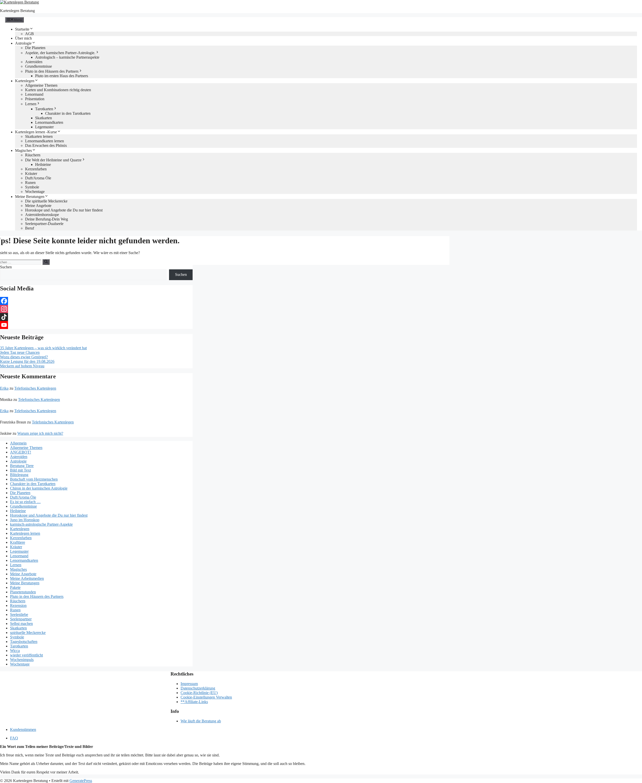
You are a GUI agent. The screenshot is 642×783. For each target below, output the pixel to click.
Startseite (22, 29)
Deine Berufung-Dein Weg (46, 219)
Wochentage (35, 191)
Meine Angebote (38, 205)
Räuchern (32, 155)
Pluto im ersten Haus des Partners (61, 76)
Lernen (30, 104)
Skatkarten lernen (39, 136)
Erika (4, 388)
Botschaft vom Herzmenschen (34, 479)
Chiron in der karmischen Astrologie (38, 488)
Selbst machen (21, 623)
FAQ (14, 738)
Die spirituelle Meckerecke (46, 201)
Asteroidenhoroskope (42, 214)
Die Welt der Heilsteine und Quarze (53, 160)
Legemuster (44, 127)
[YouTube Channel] (96, 325)
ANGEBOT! (20, 452)
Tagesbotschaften (23, 641)
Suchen (6, 267)
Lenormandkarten (49, 122)
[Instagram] (96, 309)
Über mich (23, 38)
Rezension (18, 605)
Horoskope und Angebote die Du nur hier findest (64, 210)
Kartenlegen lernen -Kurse (36, 132)
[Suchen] (46, 262)
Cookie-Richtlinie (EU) (199, 693)
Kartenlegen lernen (25, 533)
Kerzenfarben (36, 169)
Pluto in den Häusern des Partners (51, 71)
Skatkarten (43, 118)
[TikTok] (96, 317)
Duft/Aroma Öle (38, 178)
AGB (29, 34)
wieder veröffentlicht (26, 655)
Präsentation (34, 99)
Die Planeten (35, 48)
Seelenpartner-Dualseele (44, 223)
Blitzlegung (19, 475)
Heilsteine (43, 164)
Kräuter (31, 173)
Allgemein (18, 443)
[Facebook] (96, 301)
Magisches (23, 150)
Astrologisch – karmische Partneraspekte (67, 57)
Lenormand (34, 94)
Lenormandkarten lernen (44, 141)
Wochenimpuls (22, 659)
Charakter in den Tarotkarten (68, 113)
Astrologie (23, 43)
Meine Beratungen (29, 196)
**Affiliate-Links (194, 702)
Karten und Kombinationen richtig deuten (58, 90)
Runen (30, 182)
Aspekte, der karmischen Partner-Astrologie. (60, 53)
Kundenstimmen (23, 729)
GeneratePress (80, 780)
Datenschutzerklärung (198, 688)
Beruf (29, 228)
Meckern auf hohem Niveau (22, 366)
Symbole (32, 187)
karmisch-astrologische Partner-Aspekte (41, 524)
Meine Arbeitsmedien (27, 578)
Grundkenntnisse (38, 66)
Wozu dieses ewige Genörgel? (24, 357)
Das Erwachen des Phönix (46, 145)
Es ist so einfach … (25, 502)
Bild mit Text (20, 470)
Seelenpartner (21, 619)
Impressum (189, 684)
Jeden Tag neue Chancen (20, 352)
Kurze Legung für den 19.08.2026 (27, 361)
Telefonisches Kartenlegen (35, 388)
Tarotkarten (44, 109)
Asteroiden (33, 62)
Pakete (15, 587)
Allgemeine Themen (41, 85)
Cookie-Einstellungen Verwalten (206, 697)
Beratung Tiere (22, 466)
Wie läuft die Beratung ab (201, 721)
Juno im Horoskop (24, 520)
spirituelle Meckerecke (28, 632)
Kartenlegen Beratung (17, 11)
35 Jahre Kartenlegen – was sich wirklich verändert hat (43, 348)
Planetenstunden (23, 592)
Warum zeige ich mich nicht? (40, 433)
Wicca (15, 650)
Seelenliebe (19, 614)
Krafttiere (17, 542)
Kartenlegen (24, 81)
